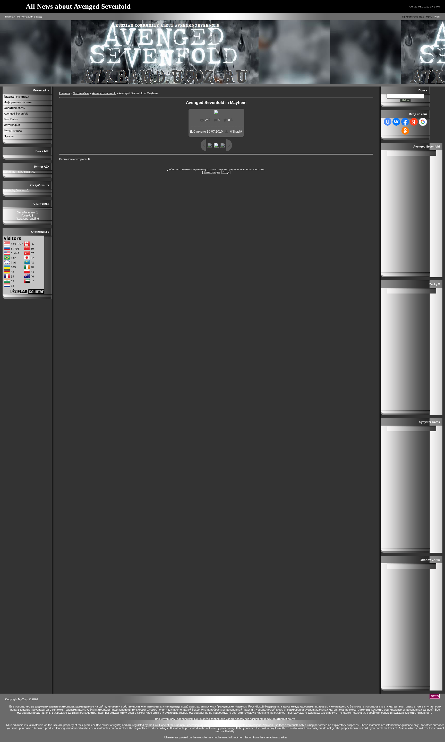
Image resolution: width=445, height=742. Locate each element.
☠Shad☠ (236, 131)
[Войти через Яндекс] (414, 122)
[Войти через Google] (423, 122)
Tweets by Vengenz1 (16, 190)
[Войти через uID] (387, 122)
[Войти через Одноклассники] (405, 131)
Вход (39, 16)
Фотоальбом (81, 93)
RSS (437, 16)
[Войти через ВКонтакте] (396, 122)
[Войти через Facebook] (405, 122)
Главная (10, 16)
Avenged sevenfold (104, 93)
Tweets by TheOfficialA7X (19, 171)
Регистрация (25, 16)
